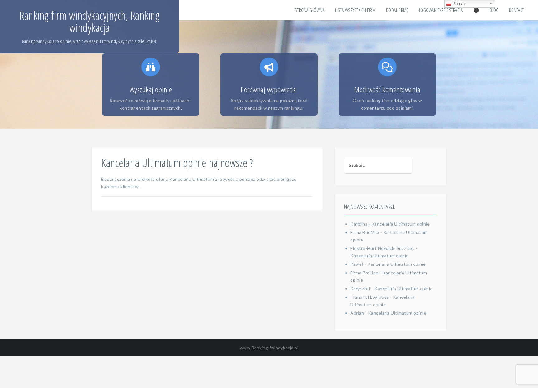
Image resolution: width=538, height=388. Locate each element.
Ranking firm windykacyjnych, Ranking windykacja (89, 21)
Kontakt (516, 10)
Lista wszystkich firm (355, 10)
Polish (458, 4)
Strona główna (310, 10)
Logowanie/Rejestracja (441, 10)
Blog (494, 10)
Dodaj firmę (397, 10)
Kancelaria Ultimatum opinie (400, 224)
